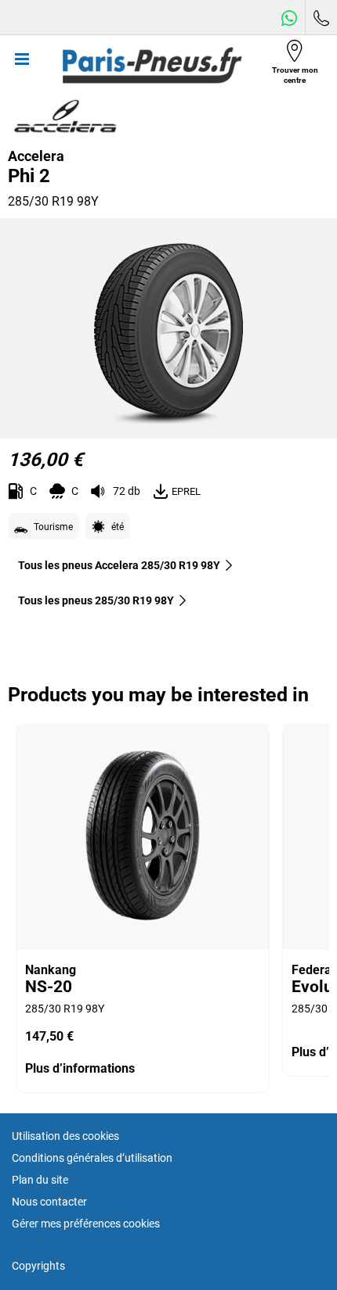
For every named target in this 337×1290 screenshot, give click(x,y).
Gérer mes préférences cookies (86, 1223)
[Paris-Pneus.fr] (152, 65)
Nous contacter (49, 1201)
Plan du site (40, 1180)
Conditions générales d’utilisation (92, 1158)
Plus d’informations (80, 1068)
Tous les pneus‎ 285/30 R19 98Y (96, 600)
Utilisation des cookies (65, 1136)
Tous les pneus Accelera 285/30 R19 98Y (119, 565)
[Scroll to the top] (295, 1256)
